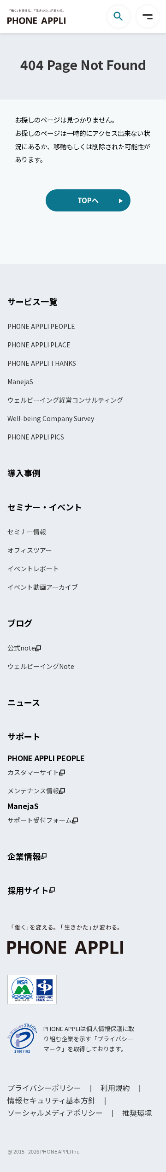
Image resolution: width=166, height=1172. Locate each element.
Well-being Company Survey (50, 418)
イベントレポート (33, 568)
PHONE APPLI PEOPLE (41, 326)
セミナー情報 (26, 531)
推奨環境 (137, 1112)
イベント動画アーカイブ (42, 587)
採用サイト (28, 890)
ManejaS (20, 381)
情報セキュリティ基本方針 (51, 1100)
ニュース (23, 702)
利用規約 (115, 1087)
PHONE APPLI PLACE (39, 344)
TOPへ (88, 200)
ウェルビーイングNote (40, 666)
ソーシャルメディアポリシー (55, 1112)
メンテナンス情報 (33, 790)
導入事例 (24, 473)
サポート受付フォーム (39, 820)
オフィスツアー (29, 550)
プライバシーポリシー (44, 1087)
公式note (21, 647)
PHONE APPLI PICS (35, 436)
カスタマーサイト (33, 772)
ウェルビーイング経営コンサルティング (65, 399)
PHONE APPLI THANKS (41, 363)
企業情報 (24, 856)
